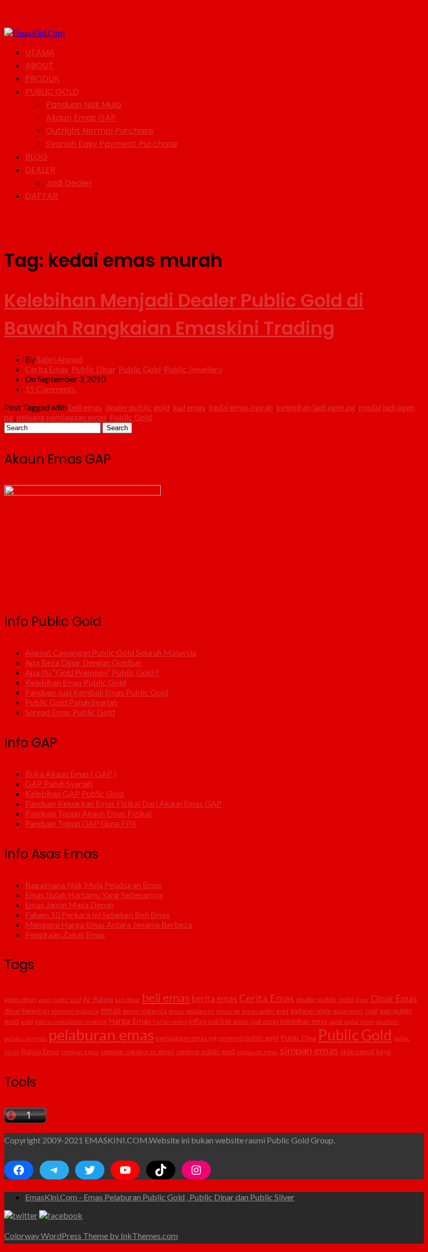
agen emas (20, 999)
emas (110, 1010)
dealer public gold (137, 407)
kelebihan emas (303, 1021)
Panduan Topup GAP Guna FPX (80, 823)
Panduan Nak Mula (83, 105)
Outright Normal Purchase (99, 131)
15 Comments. (51, 389)
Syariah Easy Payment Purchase (111, 144)
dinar (362, 999)
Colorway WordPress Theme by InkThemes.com (91, 1236)
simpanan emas (257, 1051)
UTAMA (40, 52)
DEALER (40, 170)
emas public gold (265, 1011)
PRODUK (42, 79)
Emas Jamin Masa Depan (69, 905)
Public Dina (298, 1037)
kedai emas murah (241, 407)
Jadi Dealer (69, 183)
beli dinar (127, 999)
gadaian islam (310, 1011)
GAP (371, 1011)
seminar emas (80, 1051)
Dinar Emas (394, 998)
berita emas (214, 999)
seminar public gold (205, 1051)
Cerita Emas (46, 369)
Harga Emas (130, 1020)
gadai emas (348, 1011)
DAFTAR (41, 196)
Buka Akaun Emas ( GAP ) (70, 773)
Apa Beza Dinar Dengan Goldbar (83, 662)
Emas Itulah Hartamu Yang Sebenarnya (94, 895)
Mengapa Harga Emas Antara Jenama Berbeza (108, 924)
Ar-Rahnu (98, 999)
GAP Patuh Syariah (58, 783)
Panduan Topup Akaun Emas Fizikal (88, 813)
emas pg (228, 1011)
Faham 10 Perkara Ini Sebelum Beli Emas (97, 914)
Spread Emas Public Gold (70, 712)
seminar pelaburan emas (137, 1051)
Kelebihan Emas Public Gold (75, 682)
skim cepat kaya (365, 1051)
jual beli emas (228, 1021)
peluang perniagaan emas (61, 417)
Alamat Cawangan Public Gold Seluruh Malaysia (110, 652)
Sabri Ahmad (59, 359)
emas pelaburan (192, 1011)
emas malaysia (145, 1011)
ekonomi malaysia (75, 1011)
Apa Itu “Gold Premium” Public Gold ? (92, 672)
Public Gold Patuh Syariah (71, 702)
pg (213, 1038)
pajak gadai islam (351, 1021)
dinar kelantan (27, 1011)
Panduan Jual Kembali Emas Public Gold (96, 692)
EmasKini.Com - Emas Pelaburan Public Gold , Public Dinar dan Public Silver (159, 1197)
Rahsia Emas (40, 1051)
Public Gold (139, 369)
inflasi (198, 1021)
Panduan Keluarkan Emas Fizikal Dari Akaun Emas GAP (123, 803)
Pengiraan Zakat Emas (65, 934)
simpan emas (309, 1050)
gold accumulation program (70, 1021)
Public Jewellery (193, 369)
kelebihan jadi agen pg (315, 407)
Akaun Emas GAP (81, 118)
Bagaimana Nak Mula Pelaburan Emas (93, 885)
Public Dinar (93, 369)
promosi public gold (248, 1038)
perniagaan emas (181, 1038)
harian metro (170, 1021)
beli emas (85, 407)
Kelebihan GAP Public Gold (74, 793)
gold (26, 1021)
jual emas (189, 407)
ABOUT (39, 66)
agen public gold (59, 999)
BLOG (36, 157)
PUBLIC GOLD (52, 92)
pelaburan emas (101, 1034)
